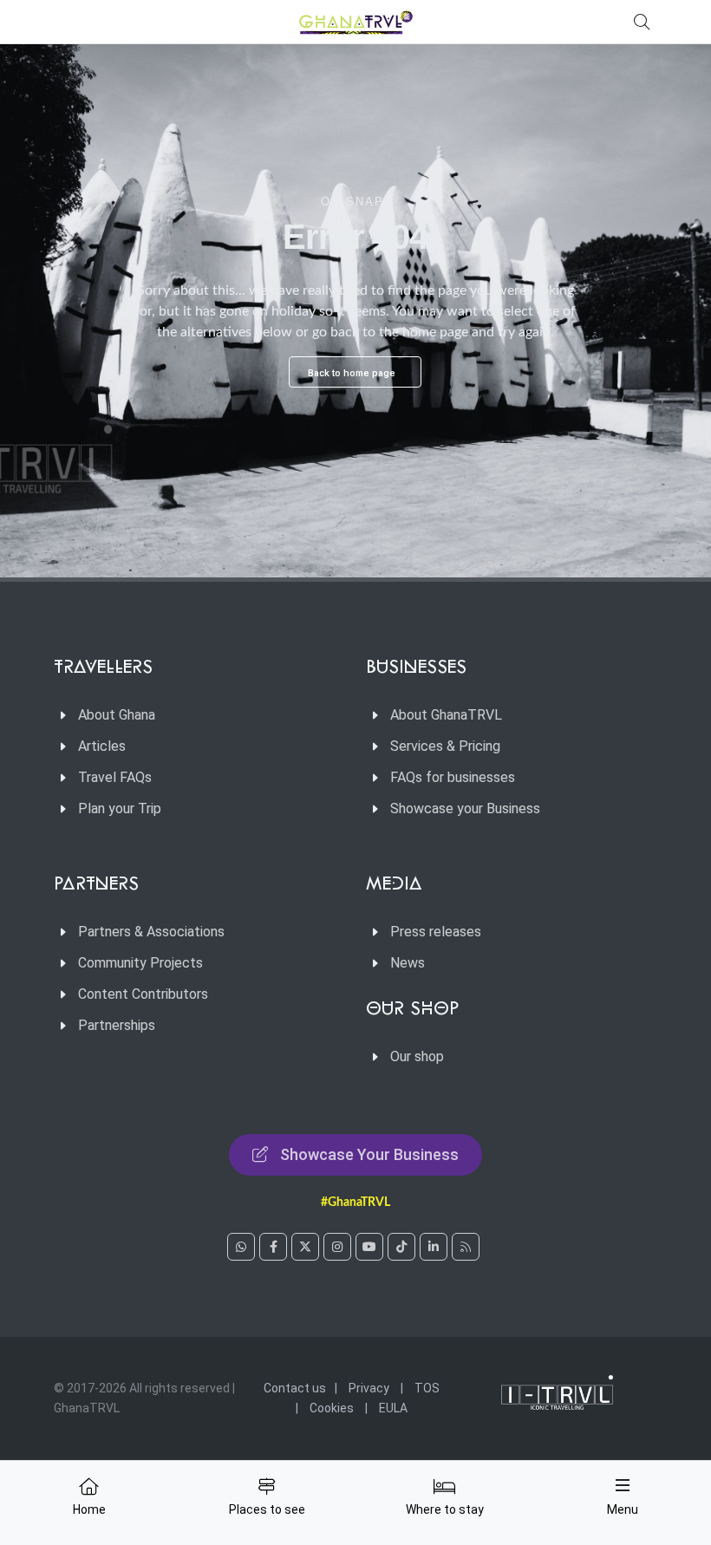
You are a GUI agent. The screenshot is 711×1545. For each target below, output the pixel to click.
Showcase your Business (465, 808)
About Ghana (116, 715)
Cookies (332, 1408)
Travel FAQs (115, 777)
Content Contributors (143, 994)
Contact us (295, 1388)
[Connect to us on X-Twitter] (305, 1247)
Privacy (369, 1388)
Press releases (435, 931)
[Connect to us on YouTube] (369, 1247)
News (407, 963)
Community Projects (140, 963)
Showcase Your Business (369, 1154)
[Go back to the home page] (355, 21)
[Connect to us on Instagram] (337, 1247)
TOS (427, 1388)
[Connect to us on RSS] (465, 1247)
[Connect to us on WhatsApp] (241, 1247)
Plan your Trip (119, 808)
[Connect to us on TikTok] (401, 1247)
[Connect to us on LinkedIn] (433, 1247)
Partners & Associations (151, 931)
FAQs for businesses (452, 777)
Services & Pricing (445, 746)
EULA (393, 1408)
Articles (102, 746)
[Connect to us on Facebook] (273, 1247)
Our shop (417, 1056)
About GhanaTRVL (446, 715)
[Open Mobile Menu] (622, 1485)
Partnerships (116, 1025)
